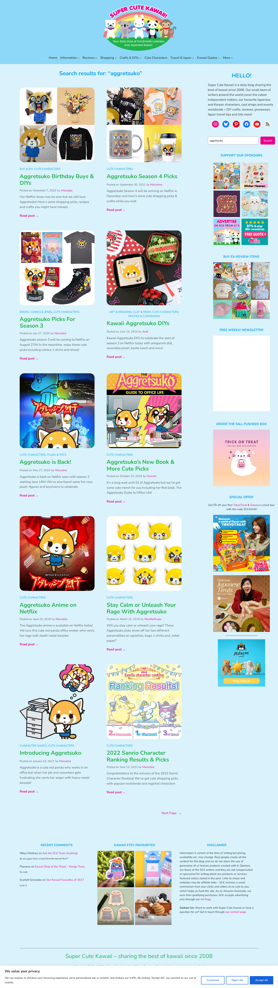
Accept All (261, 980)
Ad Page (205, 899)
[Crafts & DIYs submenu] (140, 58)
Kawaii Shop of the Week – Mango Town (60, 866)
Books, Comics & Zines (36, 312)
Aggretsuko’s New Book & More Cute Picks (140, 465)
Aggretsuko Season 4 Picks (142, 176)
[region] (139, 977)
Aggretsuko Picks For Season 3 (47, 322)
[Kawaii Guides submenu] (219, 58)
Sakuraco (256, 505)
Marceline (156, 184)
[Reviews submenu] (96, 58)
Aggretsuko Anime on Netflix (48, 608)
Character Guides (33, 746)
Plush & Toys (56, 455)
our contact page (235, 912)
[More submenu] (232, 58)
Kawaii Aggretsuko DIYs (138, 323)
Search (267, 140)
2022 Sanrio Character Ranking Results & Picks (138, 756)
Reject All (237, 980)
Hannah (151, 476)
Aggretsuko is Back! (45, 462)
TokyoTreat (240, 505)
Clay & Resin (142, 312)
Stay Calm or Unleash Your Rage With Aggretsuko (141, 608)
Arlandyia (66, 190)
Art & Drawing (120, 312)
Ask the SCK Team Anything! (60, 853)
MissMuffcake (152, 619)
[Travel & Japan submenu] (193, 58)
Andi (145, 331)
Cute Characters (47, 169)
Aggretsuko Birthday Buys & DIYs (57, 179)
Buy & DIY (26, 169)
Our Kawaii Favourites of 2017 (65, 880)
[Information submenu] (78, 58)
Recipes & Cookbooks (144, 316)
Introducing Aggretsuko (50, 753)
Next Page (172, 813)
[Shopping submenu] (116, 58)
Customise (213, 980)
